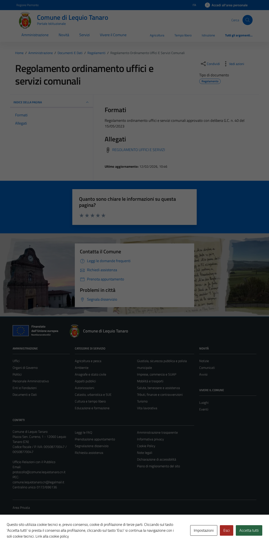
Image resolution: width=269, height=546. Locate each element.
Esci (226, 530)
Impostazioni (204, 530)
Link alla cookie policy (52, 536)
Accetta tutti (249, 530)
